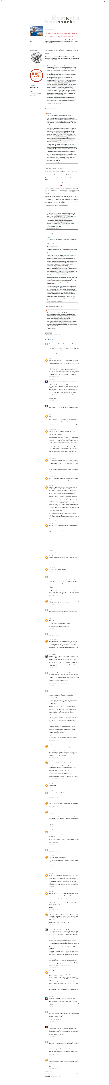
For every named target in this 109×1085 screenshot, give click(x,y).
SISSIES (59, 334)
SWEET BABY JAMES (34, 93)
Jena (49, 1009)
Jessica (50, 341)
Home (62, 1073)
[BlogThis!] (47, 333)
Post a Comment (48, 1071)
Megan (50, 485)
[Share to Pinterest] (51, 333)
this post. (53, 49)
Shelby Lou (51, 379)
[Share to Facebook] (50, 333)
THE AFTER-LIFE (33, 97)
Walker (50, 996)
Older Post (77, 1073)
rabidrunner (51, 458)
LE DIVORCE (33, 95)
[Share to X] (48, 333)
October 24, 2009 (53, 355)
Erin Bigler (51, 654)
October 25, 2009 (53, 924)
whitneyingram (52, 429)
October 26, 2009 (53, 1006)
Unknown (50, 912)
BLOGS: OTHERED (53, 334)
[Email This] (46, 333)
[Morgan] (50, 970)
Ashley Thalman (52, 1025)
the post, (58, 190)
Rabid (66, 191)
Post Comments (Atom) (55, 1076)
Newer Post (47, 1073)
